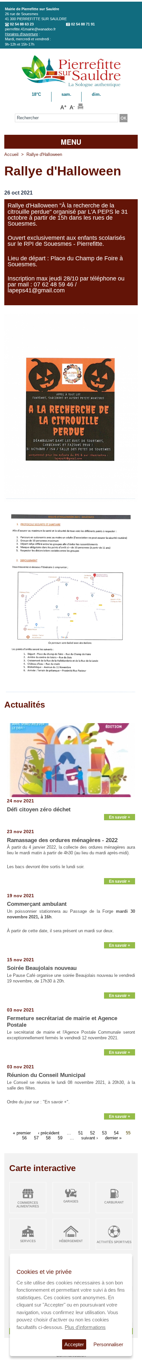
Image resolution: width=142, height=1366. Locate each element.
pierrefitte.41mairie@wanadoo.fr (30, 29)
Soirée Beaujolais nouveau (42, 968)
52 (92, 1132)
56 (24, 1137)
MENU (71, 142)
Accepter (74, 1344)
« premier (22, 1132)
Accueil (11, 154)
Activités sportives (114, 1242)
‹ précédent (48, 1132)
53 (104, 1132)
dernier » (113, 1137)
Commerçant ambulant (37, 904)
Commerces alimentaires (28, 1204)
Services (28, 1241)
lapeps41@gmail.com (36, 290)
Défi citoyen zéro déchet (39, 809)
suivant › (89, 1137)
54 (116, 1132)
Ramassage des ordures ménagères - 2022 (62, 840)
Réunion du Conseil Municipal (46, 1075)
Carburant (114, 1202)
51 (80, 1132)
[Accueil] (71, 86)
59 (60, 1137)
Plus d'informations (85, 1327)
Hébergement (71, 1241)
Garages (70, 1201)
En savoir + (119, 817)
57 (36, 1137)
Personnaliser (108, 1344)
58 (48, 1137)
